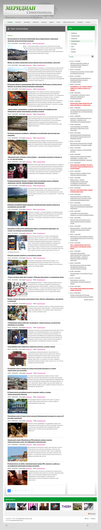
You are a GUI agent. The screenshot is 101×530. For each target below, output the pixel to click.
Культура (44, 22)
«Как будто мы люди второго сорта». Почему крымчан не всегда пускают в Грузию (80, 221)
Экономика (27, 22)
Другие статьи (88, 299)
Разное (88, 22)
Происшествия (75, 35)
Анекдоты (80, 22)
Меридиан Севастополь (25, 518)
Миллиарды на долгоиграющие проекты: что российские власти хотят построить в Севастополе (81, 238)
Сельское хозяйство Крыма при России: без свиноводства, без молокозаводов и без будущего (81, 111)
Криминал (74, 33)
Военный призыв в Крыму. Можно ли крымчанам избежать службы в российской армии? (80, 80)
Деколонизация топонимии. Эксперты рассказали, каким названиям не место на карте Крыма (81, 166)
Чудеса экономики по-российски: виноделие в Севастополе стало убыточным (79, 128)
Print (87, 518)
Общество (36, 22)
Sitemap (93, 518)
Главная (10, 22)
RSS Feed (92, 513)
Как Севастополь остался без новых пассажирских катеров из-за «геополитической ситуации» (80, 267)
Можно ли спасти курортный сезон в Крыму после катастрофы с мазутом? (34, 62)
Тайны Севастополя (68, 22)
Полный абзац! (40, 43)
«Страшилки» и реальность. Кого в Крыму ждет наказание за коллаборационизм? (80, 96)
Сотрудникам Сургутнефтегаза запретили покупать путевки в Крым (31, 346)
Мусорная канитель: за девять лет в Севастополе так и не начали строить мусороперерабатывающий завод (81, 198)
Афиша (52, 22)
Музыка (73, 49)
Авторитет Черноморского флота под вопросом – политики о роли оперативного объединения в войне (80, 120)
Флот (72, 46)
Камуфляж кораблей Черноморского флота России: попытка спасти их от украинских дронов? (80, 136)
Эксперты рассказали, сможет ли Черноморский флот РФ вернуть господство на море (79, 65)
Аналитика (74, 38)
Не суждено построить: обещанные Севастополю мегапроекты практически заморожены (81, 206)
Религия (73, 51)
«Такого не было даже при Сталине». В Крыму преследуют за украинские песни (36, 277)
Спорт (58, 22)
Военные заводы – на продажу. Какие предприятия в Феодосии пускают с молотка (80, 230)
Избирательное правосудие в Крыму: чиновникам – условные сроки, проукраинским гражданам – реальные (81, 158)
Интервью (74, 43)
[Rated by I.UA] (10, 526)
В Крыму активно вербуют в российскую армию (25, 255)
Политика (18, 22)
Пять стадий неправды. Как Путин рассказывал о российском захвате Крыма (80, 246)
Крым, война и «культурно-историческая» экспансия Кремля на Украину (80, 281)
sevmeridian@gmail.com (16, 520)
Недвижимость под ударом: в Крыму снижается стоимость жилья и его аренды (81, 88)
